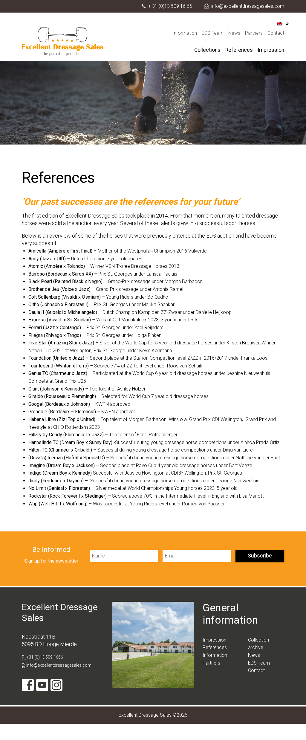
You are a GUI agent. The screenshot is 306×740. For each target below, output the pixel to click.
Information (184, 33)
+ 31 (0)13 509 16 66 (170, 6)
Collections (207, 50)
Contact (275, 33)
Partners (254, 33)
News (234, 33)
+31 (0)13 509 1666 (44, 657)
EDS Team (213, 33)
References (239, 50)
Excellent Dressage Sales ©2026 (153, 715)
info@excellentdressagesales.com (247, 6)
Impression (271, 50)
